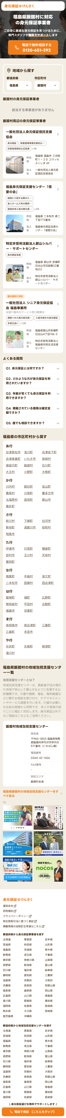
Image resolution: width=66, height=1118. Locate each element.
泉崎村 (46, 458)
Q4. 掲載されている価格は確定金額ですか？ (28, 410)
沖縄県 (28, 1016)
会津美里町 (13, 458)
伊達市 (10, 548)
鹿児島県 (8, 1016)
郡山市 (46, 499)
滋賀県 (7, 980)
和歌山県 (50, 985)
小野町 (28, 472)
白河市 (46, 520)
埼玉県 (28, 954)
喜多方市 (48, 493)
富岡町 (10, 561)
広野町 (46, 597)
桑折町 (10, 506)
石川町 (46, 465)
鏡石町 (28, 486)
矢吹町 (10, 646)
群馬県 (7, 954)
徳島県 (49, 995)
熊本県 (7, 1011)
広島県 (7, 995)
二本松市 (12, 583)
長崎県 (49, 1005)
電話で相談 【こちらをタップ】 (35, 1111)
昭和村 (46, 527)
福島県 (7, 949)
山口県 (28, 995)
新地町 (10, 527)
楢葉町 (10, 576)
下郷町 (28, 520)
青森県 (28, 939)
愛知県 (28, 975)
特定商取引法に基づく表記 (18, 921)
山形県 (49, 944)
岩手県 (49, 939)
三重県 (49, 975)
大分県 (28, 1011)
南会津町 (30, 625)
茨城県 (28, 949)
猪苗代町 (12, 465)
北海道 (7, 939)
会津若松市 (13, 452)
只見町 (28, 548)
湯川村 (10, 653)
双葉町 (28, 610)
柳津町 (46, 646)
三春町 (46, 625)
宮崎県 (49, 1011)
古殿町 (46, 604)
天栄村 (46, 555)
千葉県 (49, 954)
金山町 (46, 486)
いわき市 (30, 458)
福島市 (10, 610)
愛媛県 (28, 1000)
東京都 (7, 959)
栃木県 (49, 949)
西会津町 (48, 583)
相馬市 (10, 534)
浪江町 (46, 576)
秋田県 (28, 944)
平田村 (28, 604)
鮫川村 (10, 520)
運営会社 (8, 905)
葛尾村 (10, 493)
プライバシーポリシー (15, 916)
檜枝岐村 (12, 604)
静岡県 (7, 975)
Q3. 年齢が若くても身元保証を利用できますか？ (28, 395)
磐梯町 (10, 597)
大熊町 (46, 472)
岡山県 (49, 990)
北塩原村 (12, 499)
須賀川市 (30, 527)
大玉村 (10, 472)
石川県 (7, 970)
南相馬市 (12, 625)
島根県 (28, 990)
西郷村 (28, 583)
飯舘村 (28, 465)
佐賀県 (28, 1005)
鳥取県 (7, 990)
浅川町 (28, 452)
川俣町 (28, 493)
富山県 (49, 965)
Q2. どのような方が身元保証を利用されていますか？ (28, 381)
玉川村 (28, 555)
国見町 (28, 499)
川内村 (10, 486)
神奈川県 (29, 959)
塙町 (27, 597)
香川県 (7, 1000)
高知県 (49, 1000)
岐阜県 (49, 970)
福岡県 (7, 1005)
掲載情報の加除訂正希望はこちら (22, 926)
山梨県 (49, 959)
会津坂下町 (49, 452)
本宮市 (28, 631)
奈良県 (28, 985)
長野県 (7, 965)
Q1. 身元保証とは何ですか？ (25, 368)
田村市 (10, 555)
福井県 (28, 970)
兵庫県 (7, 985)
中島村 (28, 576)
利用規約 (8, 911)
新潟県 (28, 965)
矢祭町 (28, 646)
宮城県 (7, 944)
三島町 (10, 631)
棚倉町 (46, 548)
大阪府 (49, 980)
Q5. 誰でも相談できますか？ (25, 423)
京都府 (28, 980)
